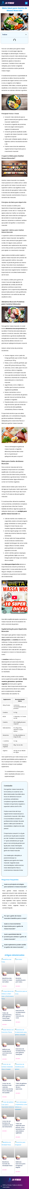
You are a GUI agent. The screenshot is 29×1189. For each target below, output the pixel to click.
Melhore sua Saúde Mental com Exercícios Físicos (7, 1052)
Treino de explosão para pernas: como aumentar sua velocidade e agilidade (20, 1128)
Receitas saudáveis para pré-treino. (21, 980)
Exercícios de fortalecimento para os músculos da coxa (20, 1014)
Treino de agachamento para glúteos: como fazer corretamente (6, 1016)
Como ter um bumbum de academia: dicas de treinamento (7, 1124)
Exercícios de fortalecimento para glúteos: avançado (20, 1051)
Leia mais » (4, 986)
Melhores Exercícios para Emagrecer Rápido (20, 1164)
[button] (26, 3)
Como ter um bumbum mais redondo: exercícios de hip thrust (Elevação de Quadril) (7, 1088)
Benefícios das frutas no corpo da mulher (7, 980)
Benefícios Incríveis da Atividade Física (7, 1163)
